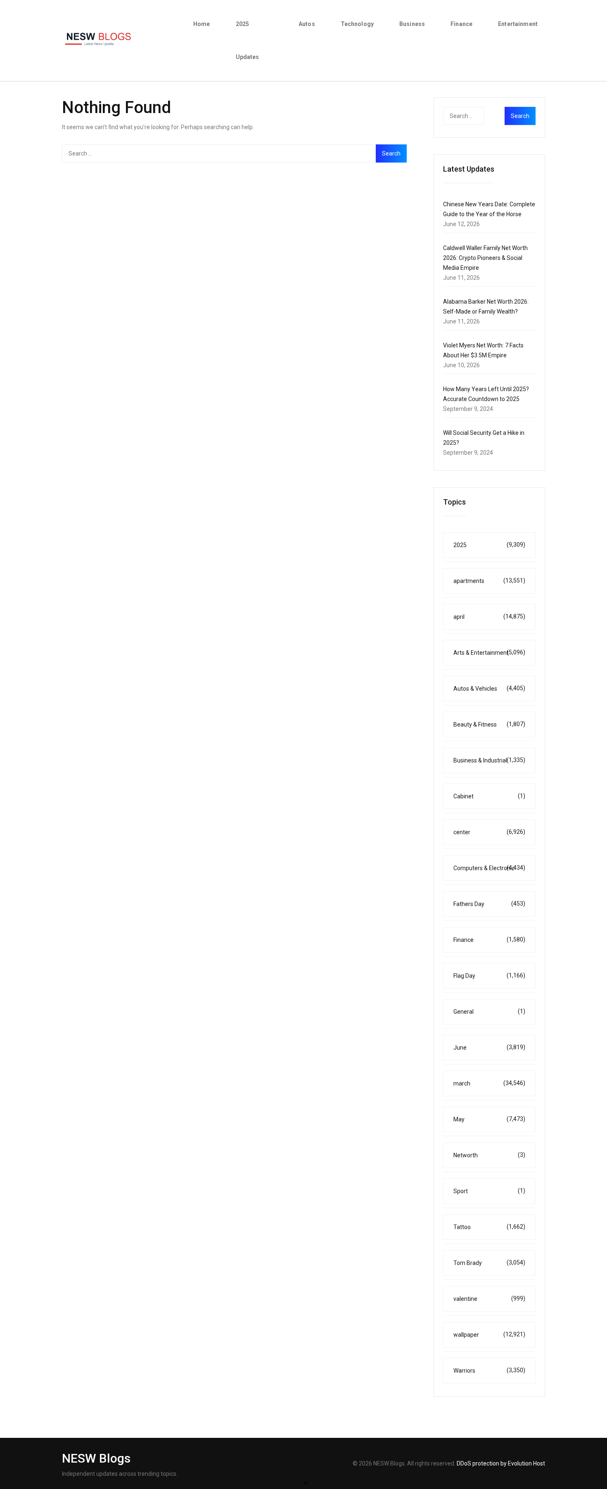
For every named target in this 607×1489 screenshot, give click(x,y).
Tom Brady (489, 1262)
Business (412, 24)
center (489, 831)
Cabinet (489, 796)
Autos (307, 24)
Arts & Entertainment (489, 652)
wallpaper (489, 1334)
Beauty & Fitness (489, 724)
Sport (489, 1190)
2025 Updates (247, 40)
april (489, 616)
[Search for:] (234, 153)
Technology (357, 24)
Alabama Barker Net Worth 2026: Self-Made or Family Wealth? (486, 306)
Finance (461, 24)
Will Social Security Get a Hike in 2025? (483, 437)
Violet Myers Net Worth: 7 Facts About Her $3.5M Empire (483, 350)
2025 (489, 544)
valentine (489, 1298)
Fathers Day (489, 903)
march (489, 1083)
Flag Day (489, 975)
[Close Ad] (306, 1483)
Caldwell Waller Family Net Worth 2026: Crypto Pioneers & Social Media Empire (485, 258)
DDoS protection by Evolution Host (501, 1463)
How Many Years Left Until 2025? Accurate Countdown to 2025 (486, 394)
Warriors (489, 1370)
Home (201, 24)
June (489, 1047)
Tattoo (489, 1226)
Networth (489, 1155)
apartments (489, 580)
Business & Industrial (489, 760)
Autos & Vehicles (489, 688)
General (489, 1011)
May (489, 1119)
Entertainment (518, 24)
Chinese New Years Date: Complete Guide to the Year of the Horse (489, 209)
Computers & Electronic (489, 867)
